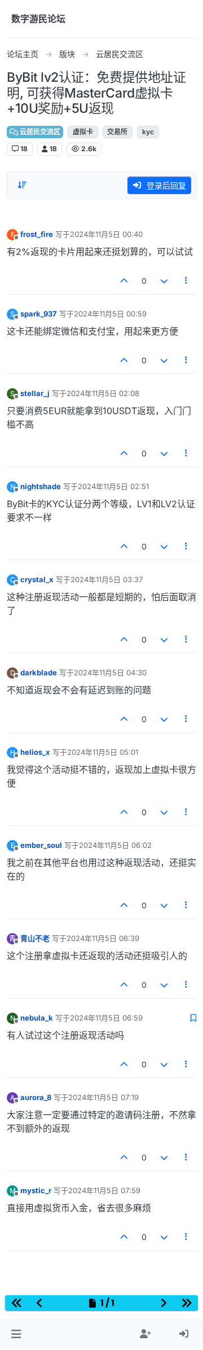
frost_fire (36, 234)
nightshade (40, 486)
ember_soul (41, 845)
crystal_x (37, 579)
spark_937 (38, 313)
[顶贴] (124, 280)
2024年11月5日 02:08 (103, 393)
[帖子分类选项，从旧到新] (22, 185)
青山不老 (35, 938)
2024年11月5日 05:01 (102, 752)
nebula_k (36, 1017)
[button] (16, 1334)
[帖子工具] (186, 280)
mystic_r (35, 1190)
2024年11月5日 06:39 (103, 938)
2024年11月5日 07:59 (104, 1190)
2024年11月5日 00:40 (106, 234)
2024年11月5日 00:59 (110, 313)
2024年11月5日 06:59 (106, 1017)
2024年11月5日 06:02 (115, 845)
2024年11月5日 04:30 (110, 672)
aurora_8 (35, 1097)
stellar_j (35, 393)
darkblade (38, 672)
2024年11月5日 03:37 (106, 579)
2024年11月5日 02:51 (113, 486)
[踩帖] (164, 280)
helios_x (35, 752)
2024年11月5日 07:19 (103, 1097)
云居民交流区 (39, 131)
